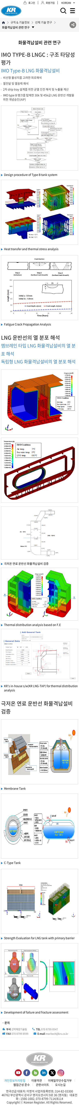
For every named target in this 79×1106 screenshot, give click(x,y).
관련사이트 (42, 1085)
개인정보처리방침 (14, 1080)
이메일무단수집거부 (60, 1080)
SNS (72, 25)
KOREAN (66, 3)
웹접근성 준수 (21, 1085)
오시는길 (60, 1085)
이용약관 (36, 1080)
